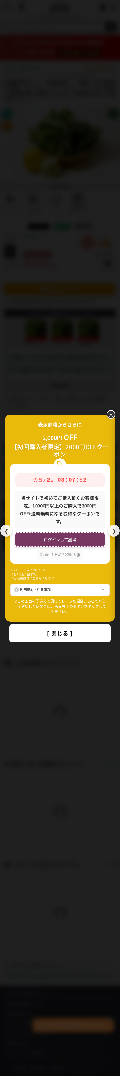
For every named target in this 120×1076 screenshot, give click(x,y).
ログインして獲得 (60, 539)
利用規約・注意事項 (35, 589)
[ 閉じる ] (60, 633)
